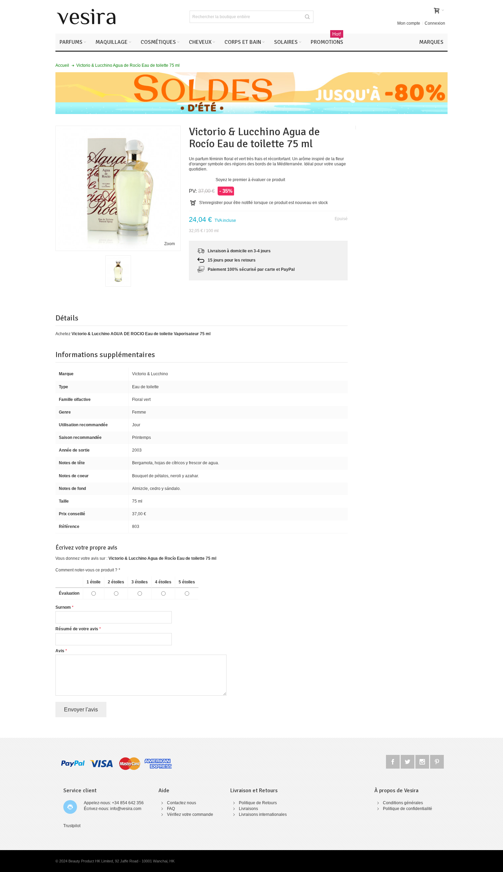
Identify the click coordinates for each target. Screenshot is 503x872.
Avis (59, 650)
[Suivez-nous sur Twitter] (408, 760)
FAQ (171, 808)
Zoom (169, 243)
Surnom (63, 607)
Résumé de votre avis (76, 629)
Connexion (435, 23)
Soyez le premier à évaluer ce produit (250, 179)
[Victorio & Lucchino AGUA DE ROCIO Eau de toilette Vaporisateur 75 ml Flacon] (118, 271)
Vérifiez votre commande (190, 814)
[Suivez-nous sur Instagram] (422, 760)
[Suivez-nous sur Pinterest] (437, 760)
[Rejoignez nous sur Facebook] (393, 760)
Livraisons (248, 808)
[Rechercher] (307, 17)
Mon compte (408, 23)
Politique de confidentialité (407, 808)
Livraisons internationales (263, 814)
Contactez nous (181, 802)
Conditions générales (403, 802)
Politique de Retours (258, 802)
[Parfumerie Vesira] (86, 17)
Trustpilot (71, 825)
